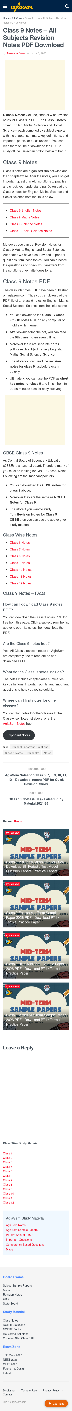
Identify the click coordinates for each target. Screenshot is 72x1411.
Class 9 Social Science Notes (31, 230)
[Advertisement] (35, 85)
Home (6, 18)
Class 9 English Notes (25, 210)
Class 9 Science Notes (26, 224)
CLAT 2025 (10, 1364)
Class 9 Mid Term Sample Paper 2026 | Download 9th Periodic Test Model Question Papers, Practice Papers (36, 866)
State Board (10, 1303)
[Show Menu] (5, 6)
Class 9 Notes (20, 562)
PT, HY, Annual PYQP (19, 1235)
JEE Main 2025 (12, 1355)
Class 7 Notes (20, 549)
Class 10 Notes (21, 569)
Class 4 (7, 1167)
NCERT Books (12, 1329)
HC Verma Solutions (15, 1334)
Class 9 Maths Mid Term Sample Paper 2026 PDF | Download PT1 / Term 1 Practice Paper (36, 1019)
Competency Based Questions (25, 1244)
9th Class (17, 18)
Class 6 (7, 1176)
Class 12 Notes (21, 583)
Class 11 (8, 1198)
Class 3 (7, 1162)
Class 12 (8, 1202)
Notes (47, 753)
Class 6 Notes (20, 542)
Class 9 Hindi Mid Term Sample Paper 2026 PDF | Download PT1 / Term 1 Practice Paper (35, 968)
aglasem (21, 6)
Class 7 (7, 1180)
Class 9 (7, 1189)
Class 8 (7, 1184)
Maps (9, 1249)
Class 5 (7, 1171)
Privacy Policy (51, 1390)
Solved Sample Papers (17, 1285)
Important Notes (19, 735)
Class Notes (10, 1320)
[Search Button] (67, 6)
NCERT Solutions (14, 1325)
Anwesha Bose (16, 53)
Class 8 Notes (20, 556)
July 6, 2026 (39, 53)
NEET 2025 (10, 1359)
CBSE (6, 1299)
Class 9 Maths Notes (24, 217)
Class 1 (7, 1153)
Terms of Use (29, 1390)
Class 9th (33, 753)
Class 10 (8, 1193)
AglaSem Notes (14, 723)
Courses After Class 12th (19, 1338)
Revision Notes (12, 1294)
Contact (7, 1394)
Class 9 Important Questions (30, 747)
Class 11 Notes (21, 576)
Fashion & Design (14, 1368)
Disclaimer (9, 1390)
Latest (7, 1373)
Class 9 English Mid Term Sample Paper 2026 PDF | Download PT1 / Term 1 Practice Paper (32, 917)
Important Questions (19, 1239)
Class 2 (7, 1158)
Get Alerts (58, 1403)
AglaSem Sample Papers (22, 1230)
